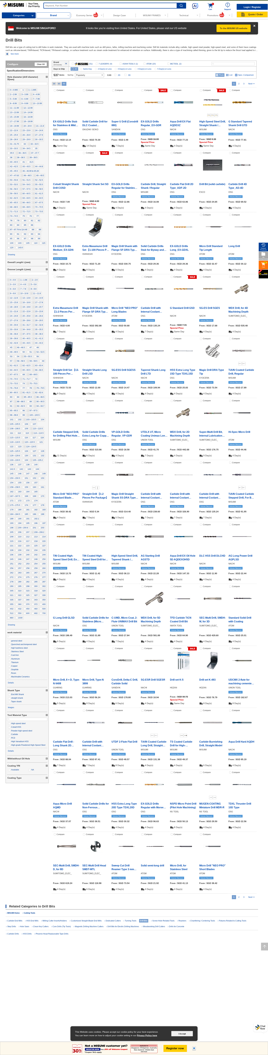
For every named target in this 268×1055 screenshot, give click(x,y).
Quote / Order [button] (255, 14)
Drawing (11, 255)
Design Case (119, 15)
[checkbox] (13, 90)
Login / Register (252, 7)
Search (181, 5)
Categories (19, 15)
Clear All (41, 64)
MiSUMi (5, 4)
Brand (53, 15)
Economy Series (84, 15)
